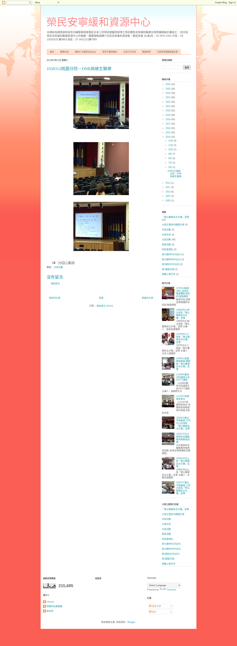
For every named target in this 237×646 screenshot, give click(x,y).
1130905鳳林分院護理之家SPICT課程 (183, 377)
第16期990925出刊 (171, 259)
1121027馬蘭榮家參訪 (182, 397)
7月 (170, 162)
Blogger (131, 622)
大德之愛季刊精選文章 (173, 224)
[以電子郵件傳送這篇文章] (60, 262)
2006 (168, 200)
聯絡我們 (146, 52)
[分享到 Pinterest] (73, 262)
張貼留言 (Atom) (105, 305)
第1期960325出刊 (170, 264)
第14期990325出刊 (171, 254)
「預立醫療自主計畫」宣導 (175, 217)
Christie (50, 601)
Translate (171, 589)
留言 (153, 612)
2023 (168, 97)
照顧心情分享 (168, 274)
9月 (170, 153)
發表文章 (156, 606)
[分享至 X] (66, 262)
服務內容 (64, 52)
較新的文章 (54, 298)
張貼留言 (55, 283)
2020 (168, 110)
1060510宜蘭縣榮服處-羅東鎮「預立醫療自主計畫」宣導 (183, 363)
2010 (168, 191)
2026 (168, 84)
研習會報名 (167, 249)
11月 (171, 145)
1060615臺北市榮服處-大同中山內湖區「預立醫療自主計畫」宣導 (183, 423)
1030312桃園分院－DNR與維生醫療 (174, 174)
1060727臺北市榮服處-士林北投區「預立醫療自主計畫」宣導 (183, 488)
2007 (168, 196)
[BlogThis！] (63, 262)
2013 (168, 183)
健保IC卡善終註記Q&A (85, 52)
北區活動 (58, 267)
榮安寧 (49, 611)
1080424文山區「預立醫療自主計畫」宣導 (183, 462)
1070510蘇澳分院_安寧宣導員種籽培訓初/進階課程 (183, 292)
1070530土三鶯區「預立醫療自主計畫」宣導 (183, 338)
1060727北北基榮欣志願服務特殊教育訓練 (183, 438)
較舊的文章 (147, 298)
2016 (168, 128)
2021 (168, 106)
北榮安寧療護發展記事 (167, 52)
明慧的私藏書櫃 (54, 606)
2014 (168, 137)
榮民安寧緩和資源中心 (98, 22)
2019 (168, 115)
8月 (170, 158)
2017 (168, 123)
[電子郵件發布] (53, 262)
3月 (170, 167)
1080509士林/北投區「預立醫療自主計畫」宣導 (183, 313)
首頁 (52, 52)
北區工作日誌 (129, 52)
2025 (168, 88)
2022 (168, 102)
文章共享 (166, 234)
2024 (168, 93)
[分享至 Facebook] (69, 262)
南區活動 (166, 244)
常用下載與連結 (109, 52)
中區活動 (166, 229)
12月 (171, 140)
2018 (168, 119)
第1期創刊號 (168, 269)
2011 (168, 187)
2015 (168, 132)
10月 (171, 149)
